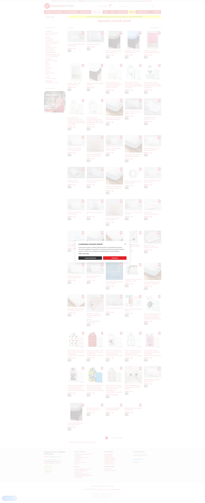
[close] (125, 244)
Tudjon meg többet (83, 253)
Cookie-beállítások (90, 258)
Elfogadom (115, 258)
